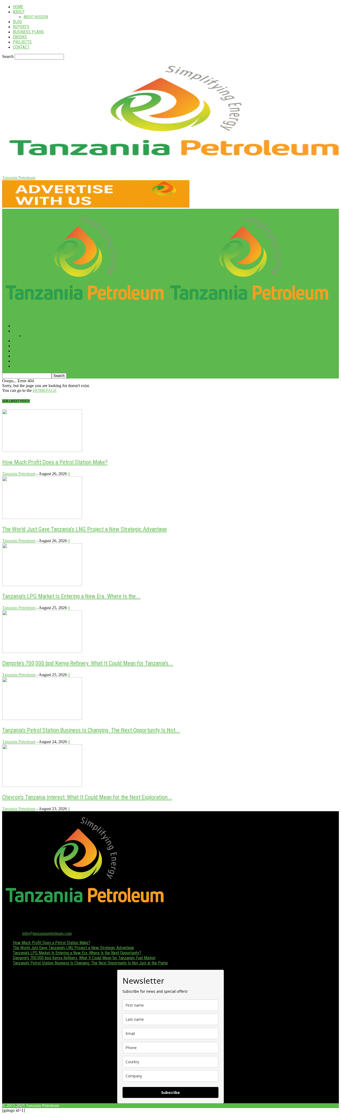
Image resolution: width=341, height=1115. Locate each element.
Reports (21, 26)
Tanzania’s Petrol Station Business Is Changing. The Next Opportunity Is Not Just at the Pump (90, 963)
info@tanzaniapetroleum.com (47, 933)
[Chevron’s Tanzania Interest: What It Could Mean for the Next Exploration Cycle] (42, 785)
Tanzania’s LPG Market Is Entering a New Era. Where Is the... (71, 596)
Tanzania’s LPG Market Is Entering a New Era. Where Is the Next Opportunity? (77, 952)
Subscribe (170, 1092)
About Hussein (35, 17)
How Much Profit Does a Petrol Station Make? (55, 462)
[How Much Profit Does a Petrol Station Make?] (42, 450)
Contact (21, 47)
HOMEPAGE (45, 390)
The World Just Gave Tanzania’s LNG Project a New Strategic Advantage (84, 529)
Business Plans (28, 31)
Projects (22, 42)
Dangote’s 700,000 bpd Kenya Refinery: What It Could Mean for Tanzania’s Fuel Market (84, 957)
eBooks (20, 37)
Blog (17, 21)
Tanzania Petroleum (18, 473)
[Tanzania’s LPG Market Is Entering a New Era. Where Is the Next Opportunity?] (42, 584)
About (19, 11)
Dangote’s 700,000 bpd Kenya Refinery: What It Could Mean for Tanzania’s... (87, 663)
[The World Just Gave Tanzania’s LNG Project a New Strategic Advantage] (42, 517)
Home (18, 6)
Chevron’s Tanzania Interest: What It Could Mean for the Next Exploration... (87, 797)
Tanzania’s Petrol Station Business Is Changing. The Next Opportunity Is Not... (91, 730)
